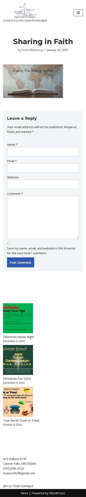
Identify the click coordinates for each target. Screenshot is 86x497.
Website (13, 177)
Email (12, 161)
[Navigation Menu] (78, 12)
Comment (15, 194)
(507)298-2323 (13, 468)
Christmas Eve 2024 (17, 378)
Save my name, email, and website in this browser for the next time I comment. (41, 250)
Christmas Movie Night (18, 337)
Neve (24, 493)
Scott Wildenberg (32, 50)
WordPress (57, 493)
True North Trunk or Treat (21, 420)
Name (12, 144)
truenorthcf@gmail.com (19, 473)
